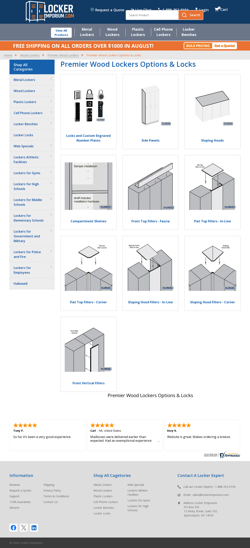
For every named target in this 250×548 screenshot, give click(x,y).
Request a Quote (109, 10)
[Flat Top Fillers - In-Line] (212, 190)
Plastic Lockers (25, 102)
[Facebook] (13, 528)
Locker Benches (26, 124)
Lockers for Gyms (27, 173)
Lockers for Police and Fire (27, 254)
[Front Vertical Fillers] (88, 352)
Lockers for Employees (22, 270)
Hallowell (20, 283)
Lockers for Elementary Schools (29, 218)
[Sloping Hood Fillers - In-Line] (150, 271)
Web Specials (24, 146)
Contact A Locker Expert (200, 475)
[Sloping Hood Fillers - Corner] (212, 271)
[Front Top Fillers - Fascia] (150, 190)
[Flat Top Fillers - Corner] (88, 271)
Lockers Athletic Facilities (26, 159)
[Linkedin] (34, 528)
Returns (14, 507)
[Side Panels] (150, 109)
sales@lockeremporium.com (210, 495)
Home (8, 55)
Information (21, 475)
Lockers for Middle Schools (28, 202)
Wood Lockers (24, 91)
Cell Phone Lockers (28, 113)
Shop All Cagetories (112, 475)
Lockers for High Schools (26, 186)
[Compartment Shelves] (88, 190)
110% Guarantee (20, 502)
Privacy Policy (52, 490)
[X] (24, 528)
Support (14, 496)
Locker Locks (23, 135)
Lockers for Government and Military (27, 236)
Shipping (48, 485)
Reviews (14, 485)
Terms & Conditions (56, 496)
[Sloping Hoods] (212, 109)
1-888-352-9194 (225, 487)
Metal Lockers (24, 80)
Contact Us (50, 502)
